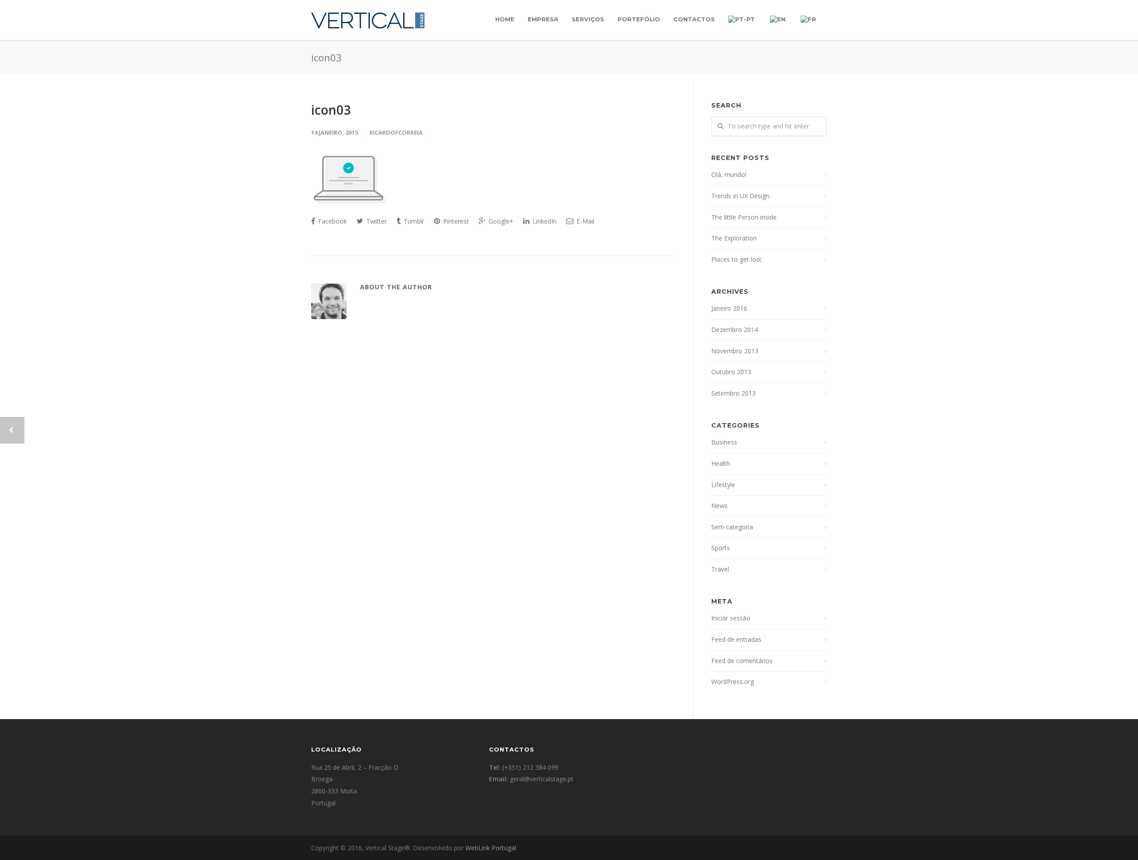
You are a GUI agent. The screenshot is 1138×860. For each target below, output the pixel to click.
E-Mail (584, 221)
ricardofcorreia (396, 132)
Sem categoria (732, 527)
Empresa (543, 19)
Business (724, 442)
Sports (720, 548)
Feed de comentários (742, 660)
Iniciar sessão (730, 618)
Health (720, 463)
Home (504, 19)
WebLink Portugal (490, 848)
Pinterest (455, 221)
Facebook (332, 221)
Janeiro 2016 (729, 308)
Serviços (588, 19)
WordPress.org (732, 681)
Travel (720, 569)
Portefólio (638, 19)
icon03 (331, 109)
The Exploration (734, 238)
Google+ (500, 221)
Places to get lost (736, 259)
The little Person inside (744, 217)
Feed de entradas (736, 639)
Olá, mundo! (728, 174)
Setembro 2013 (733, 393)
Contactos (694, 19)
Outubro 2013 (731, 372)
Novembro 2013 (734, 351)
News (719, 505)
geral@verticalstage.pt (541, 779)
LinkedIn (544, 221)
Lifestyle (723, 484)
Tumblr (413, 221)
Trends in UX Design (740, 196)
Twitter (376, 221)
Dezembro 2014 (734, 329)
